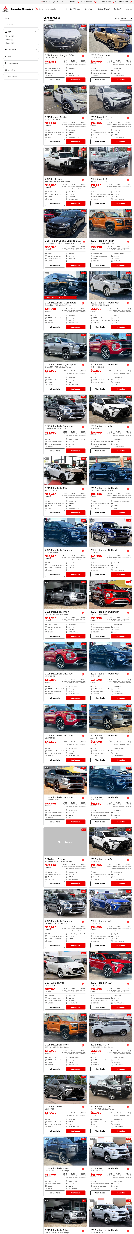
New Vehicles (75, 9)
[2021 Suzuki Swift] (65, 965)
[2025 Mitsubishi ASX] (110, 409)
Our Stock (89, 9)
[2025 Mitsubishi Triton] (110, 223)
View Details (55, 80)
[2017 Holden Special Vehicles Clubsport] (65, 223)
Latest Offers (103, 9)
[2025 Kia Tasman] (65, 161)
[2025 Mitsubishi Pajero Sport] (65, 285)
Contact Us (75, 80)
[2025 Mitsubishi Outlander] (110, 285)
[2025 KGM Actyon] (110, 38)
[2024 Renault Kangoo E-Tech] (65, 38)
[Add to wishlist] (82, 56)
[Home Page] (5, 9)
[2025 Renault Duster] (65, 99)
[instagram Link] (131, 2)
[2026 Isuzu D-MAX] (65, 841)
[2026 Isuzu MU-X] (110, 1027)
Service (117, 9)
